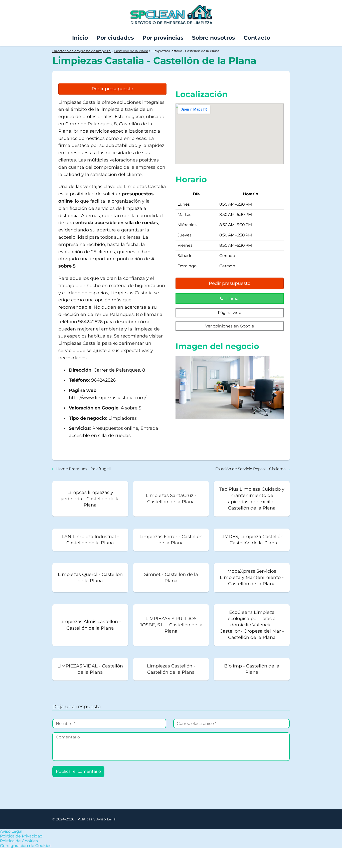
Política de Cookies (19, 840)
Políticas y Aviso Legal (96, 819)
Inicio (80, 37)
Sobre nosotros (213, 37)
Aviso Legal (11, 831)
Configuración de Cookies (25, 845)
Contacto (257, 37)
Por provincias (163, 37)
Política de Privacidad (21, 836)
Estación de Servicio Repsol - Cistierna (250, 468)
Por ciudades (115, 37)
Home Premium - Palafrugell (83, 468)
